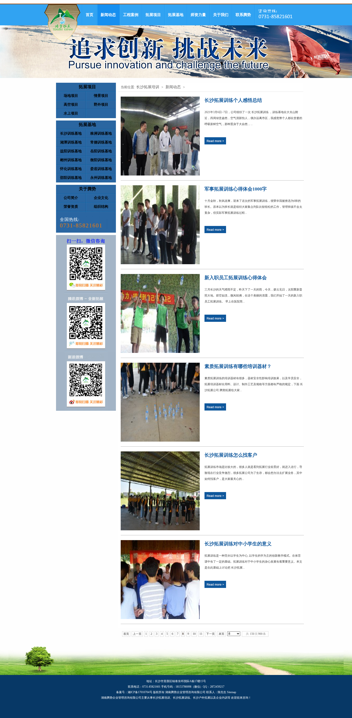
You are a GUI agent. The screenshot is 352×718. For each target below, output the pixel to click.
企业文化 (101, 198)
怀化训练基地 (71, 169)
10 (194, 634)
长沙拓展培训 (147, 87)
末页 (221, 634)
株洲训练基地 (101, 133)
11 (200, 634)
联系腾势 (243, 15)
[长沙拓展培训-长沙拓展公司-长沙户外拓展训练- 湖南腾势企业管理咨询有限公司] (62, 23)
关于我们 (220, 15)
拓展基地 (175, 15)
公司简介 (71, 198)
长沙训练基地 (71, 133)
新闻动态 (108, 15)
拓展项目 (153, 15)
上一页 (137, 634)
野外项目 (101, 104)
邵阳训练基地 (71, 178)
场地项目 (71, 96)
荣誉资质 (71, 206)
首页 (89, 15)
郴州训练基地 (71, 160)
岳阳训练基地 (101, 151)
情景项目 (101, 96)
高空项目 (71, 104)
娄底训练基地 (101, 169)
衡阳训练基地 (101, 160)
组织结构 (101, 206)
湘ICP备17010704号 (140, 692)
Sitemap (231, 692)
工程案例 (130, 15)
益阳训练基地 (71, 151)
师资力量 (198, 15)
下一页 (210, 634)
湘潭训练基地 (71, 142)
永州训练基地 (101, 178)
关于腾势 (87, 188)
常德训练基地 (101, 142)
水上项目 (71, 113)
